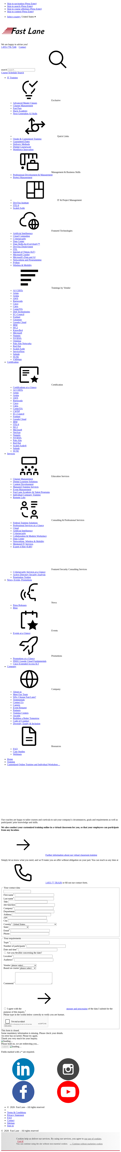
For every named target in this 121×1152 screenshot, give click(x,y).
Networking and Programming (27, 260)
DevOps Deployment (23, 246)
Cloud (16, 528)
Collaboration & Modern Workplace (30, 536)
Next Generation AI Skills (25, 113)
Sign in (10, 1125)
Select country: (14, 16)
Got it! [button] (20, 1141)
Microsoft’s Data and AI (24, 257)
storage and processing (77, 1008)
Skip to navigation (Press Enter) (22, 3)
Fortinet (16, 317)
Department (9, 911)
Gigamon (17, 319)
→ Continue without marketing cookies (86, 1144)
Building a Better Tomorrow (26, 718)
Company (11, 666)
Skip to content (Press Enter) (20, 11)
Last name (9, 898)
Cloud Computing (21, 236)
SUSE (16, 356)
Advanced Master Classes (25, 103)
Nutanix (17, 335)
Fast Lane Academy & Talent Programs (31, 492)
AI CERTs (18, 290)
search (4, 69)
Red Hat (17, 346)
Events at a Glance (21, 633)
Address (7, 914)
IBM (15, 325)
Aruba (16, 296)
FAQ (15, 749)
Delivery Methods (21, 144)
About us (17, 692)
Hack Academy (20, 111)
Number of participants (15, 946)
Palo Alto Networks (22, 343)
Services (11, 453)
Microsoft (17, 333)
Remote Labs (19, 497)
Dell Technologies (21, 311)
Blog (15, 608)
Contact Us (18, 702)
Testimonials (19, 699)
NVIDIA (17, 338)
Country (8, 924)
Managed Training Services (26, 487)
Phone (6, 933)
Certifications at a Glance (24, 387)
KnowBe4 (18, 330)
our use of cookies (92, 1138)
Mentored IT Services (23, 544)
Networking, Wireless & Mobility (28, 541)
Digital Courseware (22, 147)
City (6, 920)
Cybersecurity (19, 238)
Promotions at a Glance (24, 658)
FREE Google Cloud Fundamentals (29, 661)
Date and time (11, 949)
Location (8, 956)
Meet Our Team (20, 694)
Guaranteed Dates (21, 141)
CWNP (16, 411)
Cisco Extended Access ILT (26, 664)
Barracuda (18, 301)
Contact (22, 47)
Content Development (23, 484)
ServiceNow (19, 351)
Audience (9, 959)
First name (9, 895)
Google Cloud (19, 322)
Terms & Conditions (16, 1112)
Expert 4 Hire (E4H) (22, 546)
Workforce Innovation (23, 149)
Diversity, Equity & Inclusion (26, 723)
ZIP (5, 917)
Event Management (22, 489)
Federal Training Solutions (25, 523)
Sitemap (11, 1123)
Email (7, 930)
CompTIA (18, 309)
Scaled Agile (19, 208)
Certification (13, 362)
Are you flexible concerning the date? (24, 953)
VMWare (17, 359)
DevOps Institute (21, 203)
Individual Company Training (27, 495)
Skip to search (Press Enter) (20, 6)
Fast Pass (17, 108)
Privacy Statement (15, 1115)
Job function (9, 905)
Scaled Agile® (20, 445)
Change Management (23, 105)
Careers (16, 705)
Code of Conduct (21, 721)
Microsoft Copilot (21, 254)
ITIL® (16, 205)
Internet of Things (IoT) (24, 252)
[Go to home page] (23, 41)
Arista (16, 293)
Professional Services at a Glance (28, 525)
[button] (29, 16)
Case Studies (19, 751)
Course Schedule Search (12, 72)
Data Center (18, 241)
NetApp (17, 432)
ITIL (15, 249)
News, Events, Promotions (19, 580)
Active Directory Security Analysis (29, 574)
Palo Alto (17, 440)
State (6, 927)
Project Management (22, 177)
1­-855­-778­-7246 (8, 47)
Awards (16, 715)
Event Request (20, 707)
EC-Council (18, 314)
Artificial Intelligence (23, 233)
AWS (15, 298)
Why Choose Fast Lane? (24, 697)
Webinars (17, 754)
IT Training (12, 77)
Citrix (15, 306)
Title (6, 901)
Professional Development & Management (33, 175)
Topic (7, 942)
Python (16, 262)
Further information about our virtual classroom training (71, 855)
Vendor (7, 965)
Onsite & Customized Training (27, 139)
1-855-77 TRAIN (53, 882)
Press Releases (20, 605)
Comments (9, 983)
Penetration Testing (22, 577)
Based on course (11, 968)
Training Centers (20, 713)
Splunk (16, 354)
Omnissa (17, 341)
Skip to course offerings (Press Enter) (24, 9)
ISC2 (15, 327)
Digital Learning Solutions (25, 481)
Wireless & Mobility (22, 265)
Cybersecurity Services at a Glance (29, 572)
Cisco (15, 303)
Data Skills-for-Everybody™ (26, 244)
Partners (17, 710)
